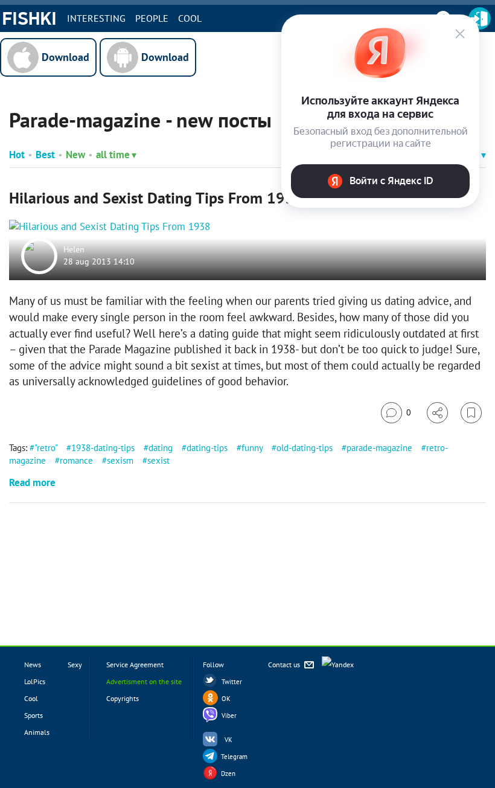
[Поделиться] (437, 412)
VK (228, 739)
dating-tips (207, 447)
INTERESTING (96, 18)
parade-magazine (379, 447)
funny (252, 447)
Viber (229, 715)
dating (160, 447)
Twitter (232, 681)
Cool (190, 18)
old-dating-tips (304, 447)
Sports (33, 715)
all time (113, 154)
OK (226, 698)
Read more (32, 482)
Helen (74, 250)
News (32, 664)
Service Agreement (135, 664)
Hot (17, 154)
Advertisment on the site (144, 681)
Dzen (228, 773)
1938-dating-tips (103, 447)
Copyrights (122, 698)
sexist (158, 460)
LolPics (34, 681)
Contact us (285, 664)
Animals (37, 732)
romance (76, 460)
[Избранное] (471, 412)
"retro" (45, 447)
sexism (120, 460)
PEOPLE (151, 18)
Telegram (234, 756)
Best (45, 154)
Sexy (75, 664)
